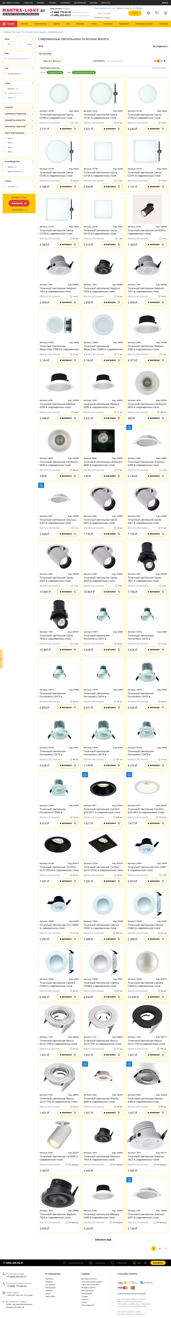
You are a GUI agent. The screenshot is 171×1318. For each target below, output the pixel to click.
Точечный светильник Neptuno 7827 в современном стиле (146, 1158)
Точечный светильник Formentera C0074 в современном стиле (97, 695)
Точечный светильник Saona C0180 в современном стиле (56, 116)
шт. (140, 1263)
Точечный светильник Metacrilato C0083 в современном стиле (59, 347)
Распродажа (50, 1287)
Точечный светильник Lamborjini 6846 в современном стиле (103, 463)
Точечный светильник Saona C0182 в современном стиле (144, 116)
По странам (50, 1284)
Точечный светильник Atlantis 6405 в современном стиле (101, 1100)
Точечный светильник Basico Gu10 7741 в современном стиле (102, 1042)
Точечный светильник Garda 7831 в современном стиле (144, 579)
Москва (66, 9)
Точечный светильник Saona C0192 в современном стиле (56, 232)
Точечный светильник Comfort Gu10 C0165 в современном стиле (103, 868)
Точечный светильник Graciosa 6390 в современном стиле (146, 463)
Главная (7, 31)
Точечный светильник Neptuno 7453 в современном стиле (102, 290)
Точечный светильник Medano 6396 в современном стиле (57, 405)
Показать (17, 203)
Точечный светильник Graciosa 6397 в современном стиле (58, 521)
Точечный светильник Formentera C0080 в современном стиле (53, 810)
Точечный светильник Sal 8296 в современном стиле (147, 232)
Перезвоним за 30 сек (105, 8)
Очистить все (159, 68)
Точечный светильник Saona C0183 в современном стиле (56, 174)
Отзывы (52, 2)
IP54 (10, 147)
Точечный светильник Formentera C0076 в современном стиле (53, 753)
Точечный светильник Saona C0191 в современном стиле (144, 174)
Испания (13, 186)
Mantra (12, 167)
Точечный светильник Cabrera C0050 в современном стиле (145, 984)
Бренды (93, 2)
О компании (52, 1273)
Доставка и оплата (11, 2)
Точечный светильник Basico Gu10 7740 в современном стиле (58, 1042)
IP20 (11, 138)
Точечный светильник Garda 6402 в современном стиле (56, 579)
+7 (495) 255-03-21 (69, 15)
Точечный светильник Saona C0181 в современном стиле (100, 116)
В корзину (66, 128)
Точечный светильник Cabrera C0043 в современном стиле (57, 984)
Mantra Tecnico (15, 171)
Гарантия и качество (90, 1284)
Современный (54, 72)
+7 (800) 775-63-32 (69, 12)
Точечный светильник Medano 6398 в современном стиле (101, 1216)
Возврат (40, 2)
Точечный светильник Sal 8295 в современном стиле (59, 1158)
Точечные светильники (34, 31)
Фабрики (49, 1281)
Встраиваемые (15, 74)
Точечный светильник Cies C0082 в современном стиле (59, 926)
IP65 (10, 152)
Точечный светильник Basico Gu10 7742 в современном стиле (58, 1100)
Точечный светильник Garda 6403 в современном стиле (100, 579)
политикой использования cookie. (133, 1306)
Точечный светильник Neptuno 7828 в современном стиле (58, 1216)
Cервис (85, 1273)
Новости (85, 1299)
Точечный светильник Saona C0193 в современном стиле (100, 232)
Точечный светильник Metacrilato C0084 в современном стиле (103, 347)
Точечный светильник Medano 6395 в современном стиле (146, 347)
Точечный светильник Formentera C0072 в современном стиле (141, 637)
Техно (12, 98)
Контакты (106, 2)
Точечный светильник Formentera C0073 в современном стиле (53, 695)
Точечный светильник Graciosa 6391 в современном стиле (146, 1216)
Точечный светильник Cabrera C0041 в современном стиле (101, 926)
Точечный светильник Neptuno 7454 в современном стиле (102, 1158)
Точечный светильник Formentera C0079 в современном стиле (141, 753)
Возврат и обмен (88, 1287)
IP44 (10, 143)
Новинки (49, 1290)
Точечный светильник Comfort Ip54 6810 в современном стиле (146, 810)
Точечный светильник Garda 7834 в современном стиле (56, 637)
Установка (65, 2)
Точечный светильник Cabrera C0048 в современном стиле (101, 984)
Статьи (84, 1302)
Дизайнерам (80, 2)
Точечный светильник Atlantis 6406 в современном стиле (145, 1100)
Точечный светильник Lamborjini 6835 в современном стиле (147, 405)
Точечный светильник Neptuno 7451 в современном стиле (146, 290)
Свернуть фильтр (52, 60)
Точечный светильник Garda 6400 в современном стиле (100, 521)
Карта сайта (50, 1296)
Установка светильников (91, 1281)
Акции (48, 1293)
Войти (165, 2)
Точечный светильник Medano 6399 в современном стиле (101, 405)
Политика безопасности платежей (132, 1293)
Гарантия (28, 2)
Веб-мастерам (87, 1290)
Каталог (11, 24)
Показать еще (103, 1239)
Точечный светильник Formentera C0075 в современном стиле (141, 695)
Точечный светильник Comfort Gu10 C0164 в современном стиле (59, 868)
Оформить (158, 1263)
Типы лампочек (88, 1305)
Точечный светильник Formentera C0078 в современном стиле (97, 753)
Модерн (13, 89)
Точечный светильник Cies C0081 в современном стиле (147, 868)
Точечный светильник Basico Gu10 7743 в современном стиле (146, 1042)
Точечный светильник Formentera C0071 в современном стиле (97, 637)
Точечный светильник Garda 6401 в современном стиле (144, 521)
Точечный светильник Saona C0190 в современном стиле (100, 174)
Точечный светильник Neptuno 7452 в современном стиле (58, 290)
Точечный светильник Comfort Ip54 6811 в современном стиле (102, 810)
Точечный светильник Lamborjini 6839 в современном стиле (59, 463)
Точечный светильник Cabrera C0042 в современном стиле (145, 926)
